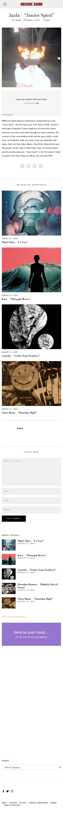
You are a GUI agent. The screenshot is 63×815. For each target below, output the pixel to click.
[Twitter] (34, 166)
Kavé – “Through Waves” (16, 299)
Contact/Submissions (38, 803)
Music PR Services (12, 805)
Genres (53, 803)
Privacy (23, 803)
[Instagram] (12, 791)
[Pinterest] (41, 166)
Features (13, 803)
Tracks (46, 20)
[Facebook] (22, 166)
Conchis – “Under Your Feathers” (21, 356)
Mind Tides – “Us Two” (15, 242)
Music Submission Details (13, 617)
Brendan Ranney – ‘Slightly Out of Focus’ (37, 586)
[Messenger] (28, 166)
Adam (18, 20)
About (4, 803)
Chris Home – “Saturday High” (19, 412)
